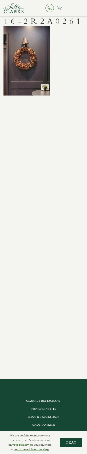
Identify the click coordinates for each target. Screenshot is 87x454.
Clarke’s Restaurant (43, 401)
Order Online (43, 425)
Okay (71, 442)
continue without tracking (31, 449)
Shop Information (43, 417)
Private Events (43, 409)
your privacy (20, 445)
